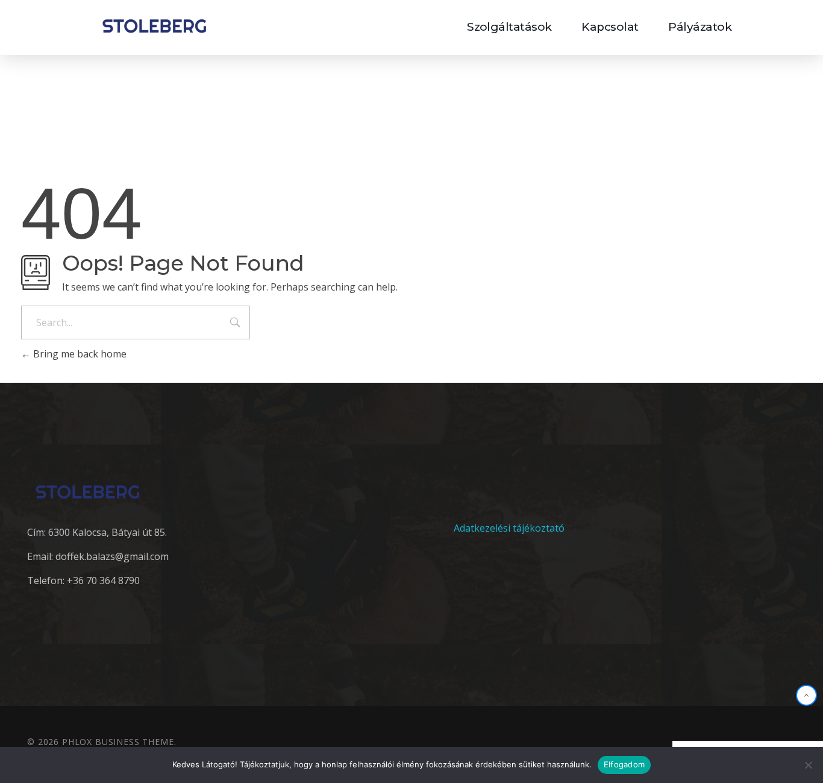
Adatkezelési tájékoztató (509, 528)
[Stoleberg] (154, 25)
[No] (808, 765)
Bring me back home (79, 353)
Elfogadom (624, 764)
